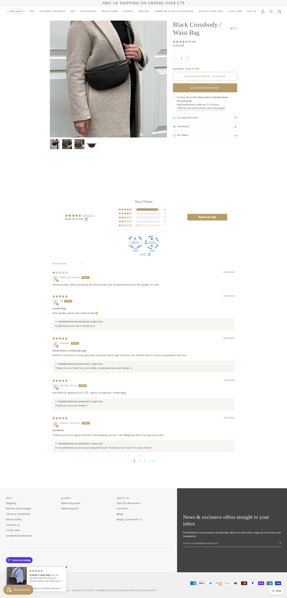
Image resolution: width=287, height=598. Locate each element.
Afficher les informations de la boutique (201, 108)
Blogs (120, 514)
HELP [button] (9, 498)
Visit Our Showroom (128, 503)
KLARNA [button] (66, 498)
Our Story (122, 508)
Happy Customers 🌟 (129, 519)
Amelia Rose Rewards (19, 535)
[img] (60, 272)
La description (187, 117)
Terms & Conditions (18, 514)
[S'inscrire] (278, 543)
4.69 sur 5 (88, 215)
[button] (32, 11)
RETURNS (182, 135)
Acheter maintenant (205, 87)
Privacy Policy (14, 519)
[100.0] (135, 242)
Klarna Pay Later (70, 503)
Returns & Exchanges (18, 508)
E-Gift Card (13, 530)
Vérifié (143, 254)
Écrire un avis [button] (207, 217)
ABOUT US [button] (123, 498)
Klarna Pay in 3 (69, 508)
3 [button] (144, 461)
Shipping (183, 126)
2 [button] (139, 461)
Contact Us (13, 525)
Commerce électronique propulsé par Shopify (126, 590)
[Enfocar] (56, 131)
